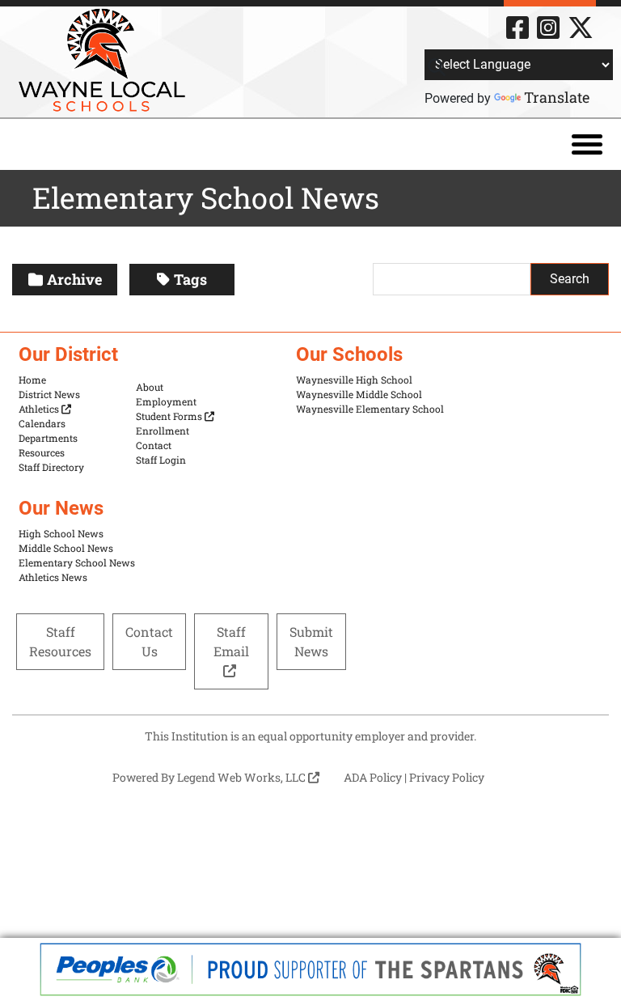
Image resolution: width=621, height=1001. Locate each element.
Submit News (311, 641)
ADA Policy (373, 777)
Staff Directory (51, 466)
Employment (166, 401)
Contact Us (149, 641)
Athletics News (53, 576)
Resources (42, 452)
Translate (556, 97)
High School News (61, 533)
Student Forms (170, 415)
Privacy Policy (446, 777)
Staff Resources (60, 641)
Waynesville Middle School (359, 394)
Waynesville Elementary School (370, 408)
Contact (153, 445)
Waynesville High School (354, 379)
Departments (48, 437)
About (149, 386)
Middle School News (66, 547)
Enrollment (162, 430)
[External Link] (310, 969)
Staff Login (161, 459)
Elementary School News (77, 562)
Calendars (42, 423)
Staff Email (231, 641)
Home (32, 379)
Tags (190, 279)
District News (49, 394)
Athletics (40, 408)
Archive (74, 279)
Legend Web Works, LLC (242, 777)
